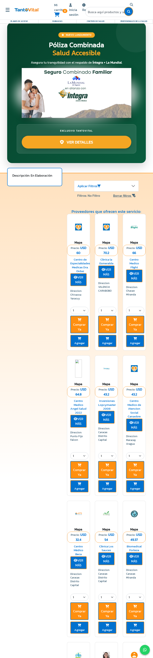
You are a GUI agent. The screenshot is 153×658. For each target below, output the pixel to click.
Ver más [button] (79, 279)
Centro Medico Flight (134, 263)
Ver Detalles (79, 142)
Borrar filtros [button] (122, 195)
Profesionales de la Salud (134, 21)
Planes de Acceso (19, 21)
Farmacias (57, 21)
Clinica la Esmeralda (106, 261)
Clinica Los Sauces (106, 548)
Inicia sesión (73, 12)
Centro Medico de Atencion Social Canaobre (134, 408)
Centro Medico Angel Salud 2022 (78, 406)
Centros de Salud (95, 21)
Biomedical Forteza (134, 548)
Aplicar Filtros (87, 186)
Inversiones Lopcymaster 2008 (107, 404)
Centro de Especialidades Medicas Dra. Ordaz (80, 265)
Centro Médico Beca (78, 550)
